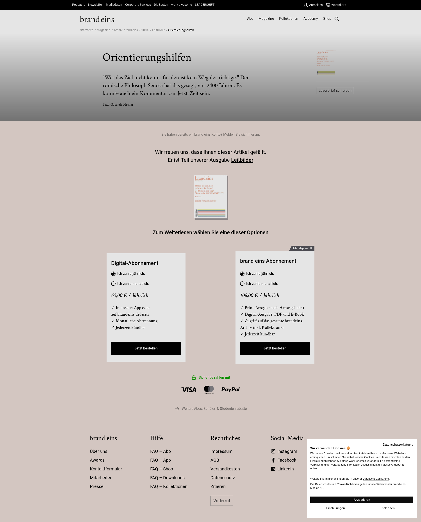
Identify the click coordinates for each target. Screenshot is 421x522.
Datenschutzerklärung (398, 444)
